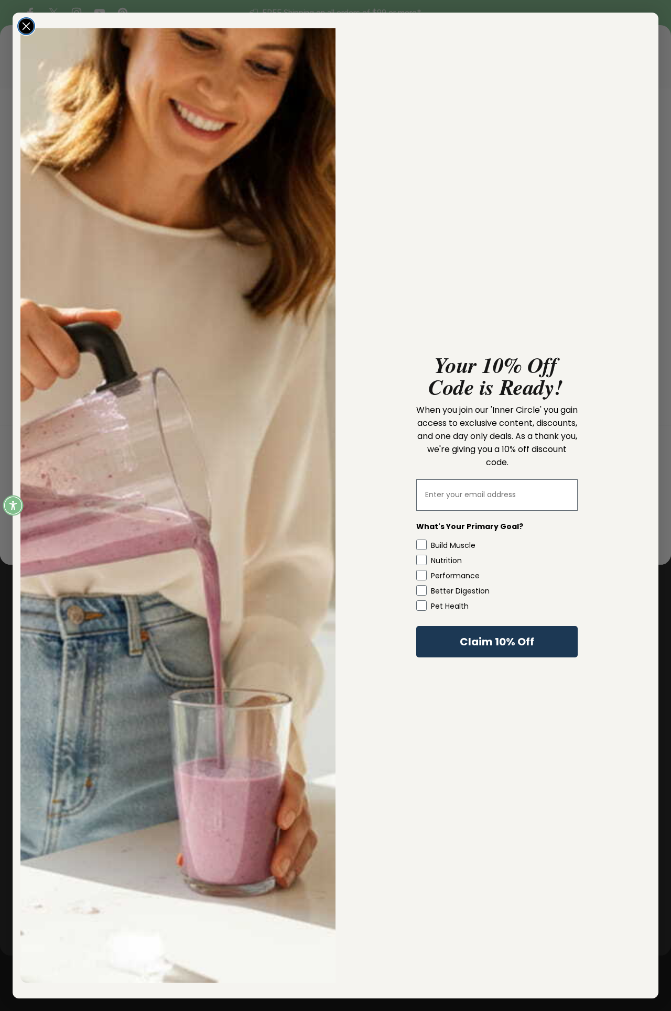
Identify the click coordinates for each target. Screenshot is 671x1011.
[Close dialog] (26, 26)
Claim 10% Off (497, 641)
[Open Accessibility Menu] (13, 505)
